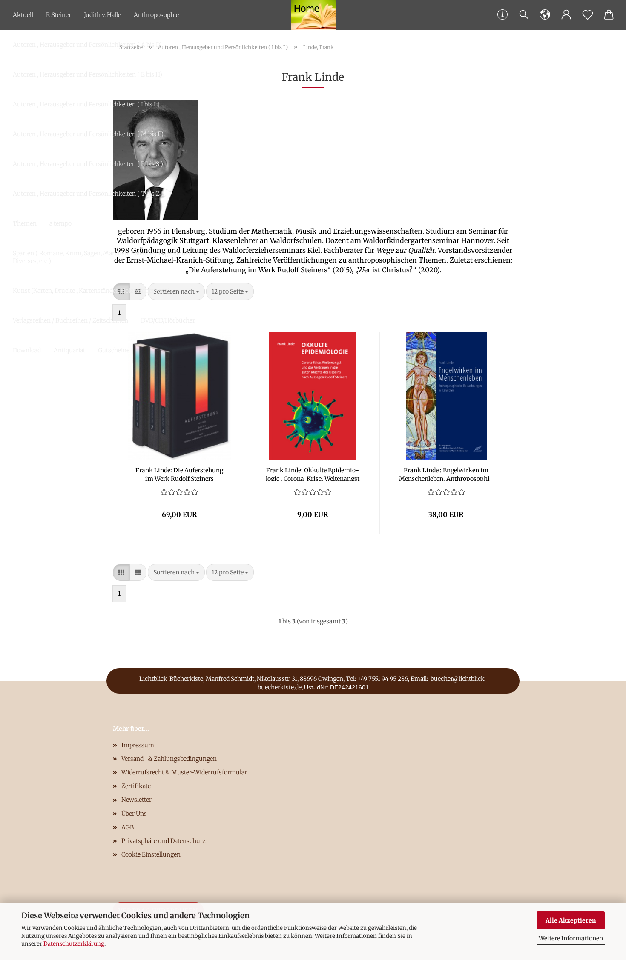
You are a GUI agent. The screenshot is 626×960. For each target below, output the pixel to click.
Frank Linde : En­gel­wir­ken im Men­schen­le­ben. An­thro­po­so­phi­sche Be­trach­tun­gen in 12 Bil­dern (446, 473)
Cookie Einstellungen (151, 854)
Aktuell (23, 15)
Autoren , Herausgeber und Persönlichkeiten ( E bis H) (87, 74)
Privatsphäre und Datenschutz (163, 841)
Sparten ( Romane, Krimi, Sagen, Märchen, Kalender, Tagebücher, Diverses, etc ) (102, 257)
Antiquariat (69, 350)
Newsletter (136, 799)
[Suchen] (523, 15)
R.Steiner (58, 15)
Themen (25, 223)
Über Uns (134, 813)
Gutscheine (113, 350)
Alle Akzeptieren (571, 920)
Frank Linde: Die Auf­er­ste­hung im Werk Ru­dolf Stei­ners (179, 473)
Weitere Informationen (571, 938)
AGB (127, 827)
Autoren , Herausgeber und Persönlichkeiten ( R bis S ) (88, 164)
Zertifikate (136, 786)
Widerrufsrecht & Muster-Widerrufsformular (184, 772)
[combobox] (230, 291)
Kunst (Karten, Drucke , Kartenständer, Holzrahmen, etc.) (91, 290)
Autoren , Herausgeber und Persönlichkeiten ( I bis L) (86, 104)
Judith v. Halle (102, 15)
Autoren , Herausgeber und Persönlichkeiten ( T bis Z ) (88, 193)
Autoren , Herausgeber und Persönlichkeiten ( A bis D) (87, 45)
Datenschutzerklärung (73, 943)
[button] (545, 15)
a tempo (60, 223)
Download (27, 350)
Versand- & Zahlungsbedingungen (169, 759)
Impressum (137, 745)
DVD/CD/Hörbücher (168, 320)
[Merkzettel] (587, 15)
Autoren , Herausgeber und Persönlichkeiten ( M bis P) (88, 134)
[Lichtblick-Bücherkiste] (313, 15)
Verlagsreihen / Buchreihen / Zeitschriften (70, 320)
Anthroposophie (156, 15)
